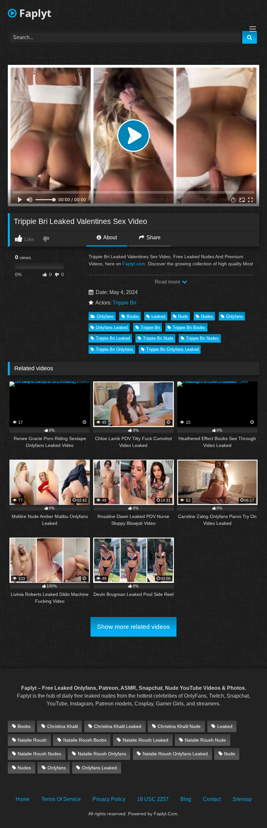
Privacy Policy (108, 799)
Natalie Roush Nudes (39, 753)
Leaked (158, 316)
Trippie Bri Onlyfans (114, 349)
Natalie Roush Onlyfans (102, 753)
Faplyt (34, 13)
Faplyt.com (133, 263)
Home (23, 799)
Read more (168, 282)
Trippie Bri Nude (158, 338)
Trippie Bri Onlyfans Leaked (172, 349)
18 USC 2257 (153, 799)
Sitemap (242, 799)
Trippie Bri (124, 302)
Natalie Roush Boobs (84, 740)
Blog (185, 799)
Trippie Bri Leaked (113, 338)
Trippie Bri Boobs (189, 327)
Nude (183, 316)
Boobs (133, 316)
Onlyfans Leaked (112, 327)
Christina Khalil (62, 726)
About (109, 237)
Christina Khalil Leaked (117, 726)
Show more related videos (133, 626)
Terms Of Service (61, 799)
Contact (212, 799)
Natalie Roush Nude (205, 740)
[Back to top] (247, 808)
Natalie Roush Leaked (145, 740)
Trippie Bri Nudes (202, 338)
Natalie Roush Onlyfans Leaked (175, 753)
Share (153, 237)
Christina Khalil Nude (179, 726)
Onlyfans (105, 316)
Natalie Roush (32, 740)
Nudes (207, 316)
